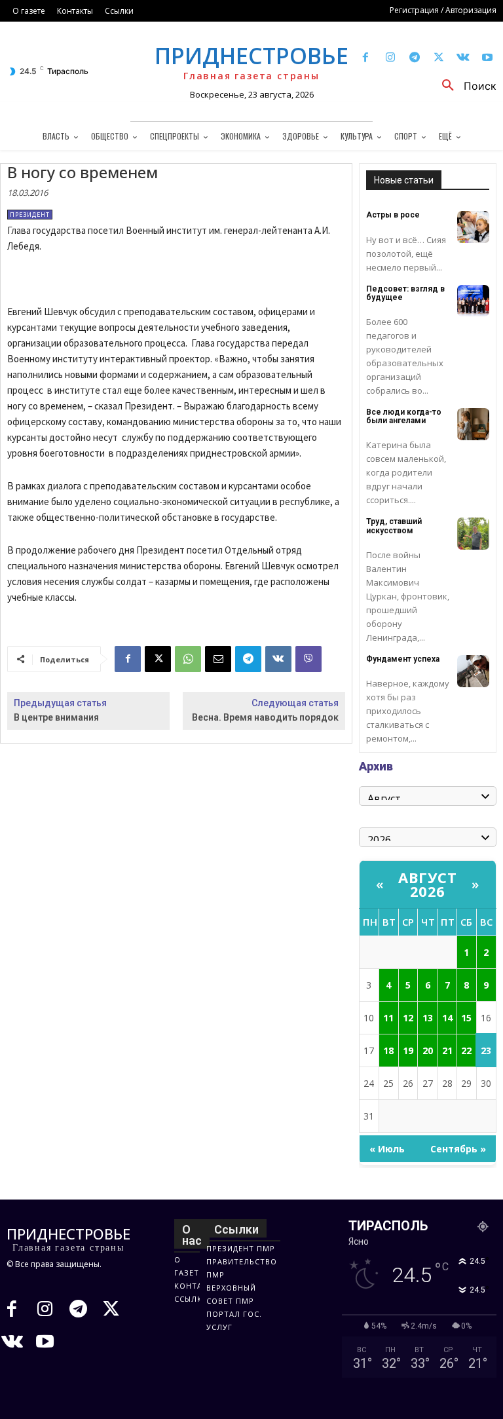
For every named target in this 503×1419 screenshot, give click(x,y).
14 (447, 1018)
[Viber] (308, 659)
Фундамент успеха (402, 659)
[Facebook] (366, 58)
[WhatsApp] (188, 659)
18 (388, 1050)
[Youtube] (487, 58)
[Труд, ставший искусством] (473, 534)
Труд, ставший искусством (394, 526)
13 (427, 1018)
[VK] (278, 659)
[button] (464, 86)
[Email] (218, 659)
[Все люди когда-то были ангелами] (473, 424)
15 (466, 1018)
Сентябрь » (458, 1149)
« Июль (387, 1149)
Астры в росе (393, 214)
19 (408, 1050)
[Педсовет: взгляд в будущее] (473, 301)
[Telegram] (414, 58)
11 (388, 1018)
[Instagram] (390, 58)
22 (466, 1050)
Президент (30, 214)
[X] (438, 58)
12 (408, 1018)
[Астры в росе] (473, 227)
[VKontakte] (463, 58)
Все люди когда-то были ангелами (403, 416)
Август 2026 (427, 884)
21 (447, 1050)
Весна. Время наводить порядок (265, 717)
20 (427, 1050)
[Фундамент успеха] (473, 671)
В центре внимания (56, 717)
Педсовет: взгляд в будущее (405, 293)
